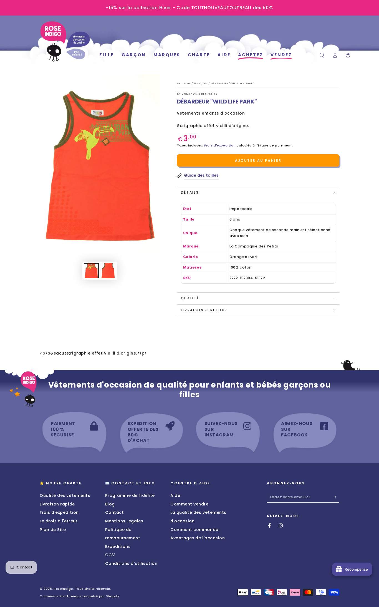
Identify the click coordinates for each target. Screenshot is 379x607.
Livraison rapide (57, 504)
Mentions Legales (124, 521)
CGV (110, 555)
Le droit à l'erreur (58, 521)
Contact (114, 512)
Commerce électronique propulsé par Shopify (79, 596)
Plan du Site (53, 529)
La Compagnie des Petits (197, 93)
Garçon (201, 83)
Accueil (184, 83)
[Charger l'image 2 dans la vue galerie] (107, 270)
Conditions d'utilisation (131, 563)
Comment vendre (189, 504)
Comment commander (195, 529)
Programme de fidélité (130, 495)
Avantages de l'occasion (197, 538)
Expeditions (118, 546)
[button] (322, 55)
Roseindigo (63, 589)
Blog (110, 504)
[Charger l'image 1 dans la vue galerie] (91, 270)
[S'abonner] (336, 496)
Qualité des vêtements (65, 495)
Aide (175, 495)
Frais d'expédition (220, 145)
